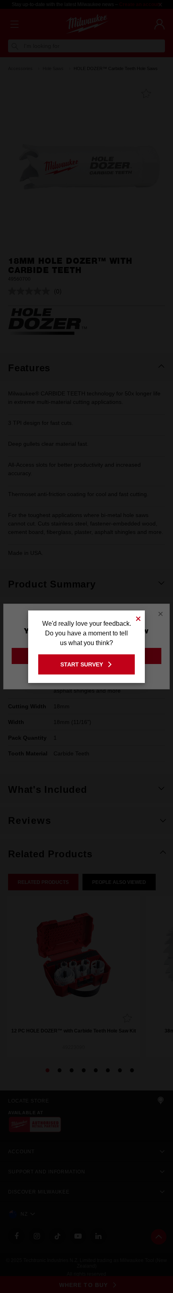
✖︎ (138, 617)
